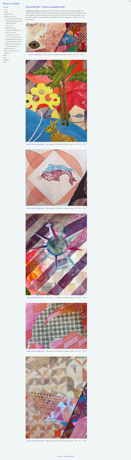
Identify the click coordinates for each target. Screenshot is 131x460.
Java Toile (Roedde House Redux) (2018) (13, 19)
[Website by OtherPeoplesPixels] (127, 4)
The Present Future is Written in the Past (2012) (13, 42)
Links (4, 62)
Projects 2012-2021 (9, 16)
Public (6, 12)
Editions (6, 53)
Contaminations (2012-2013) (13, 39)
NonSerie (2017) (10, 28)
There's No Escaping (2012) (13, 44)
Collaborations (8, 14)
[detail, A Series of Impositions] (56, 101)
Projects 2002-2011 (9, 48)
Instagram (6, 60)
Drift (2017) (9, 26)
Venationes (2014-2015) (12, 35)
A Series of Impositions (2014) (13, 37)
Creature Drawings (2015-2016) (13, 30)
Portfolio (5, 7)
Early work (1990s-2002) (11, 51)
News (5, 58)
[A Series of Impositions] (56, 37)
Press (4, 55)
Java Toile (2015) (10, 32)
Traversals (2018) (10, 23)
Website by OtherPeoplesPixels (65, 456)
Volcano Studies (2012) (12, 46)
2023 (5, 9)
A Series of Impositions (35, 54)
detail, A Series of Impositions (35, 144)
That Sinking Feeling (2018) (13, 21)
